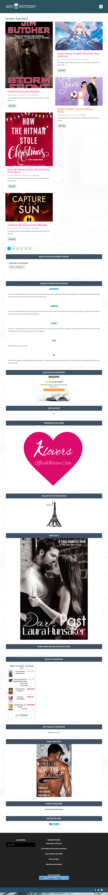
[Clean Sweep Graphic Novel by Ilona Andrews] (79, 36)
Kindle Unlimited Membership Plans (54, 809)
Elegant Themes (16, 890)
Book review (28, 95)
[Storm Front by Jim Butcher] (29, 55)
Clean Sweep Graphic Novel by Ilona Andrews (78, 55)
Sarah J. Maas (24, 685)
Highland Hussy (15, 95)
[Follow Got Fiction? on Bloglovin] (54, 526)
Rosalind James (20, 673)
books (77, 115)
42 (26, 248)
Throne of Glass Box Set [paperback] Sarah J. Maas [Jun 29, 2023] (20, 681)
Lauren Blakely (20, 699)
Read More (12, 106)
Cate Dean (24, 709)
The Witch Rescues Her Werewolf (20, 706)
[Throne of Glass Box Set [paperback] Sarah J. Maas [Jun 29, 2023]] (11, 682)
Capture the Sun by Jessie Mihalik (27, 224)
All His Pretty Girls (20, 689)
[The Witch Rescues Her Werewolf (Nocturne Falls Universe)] (11, 710)
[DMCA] (54, 825)
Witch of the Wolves (54, 859)
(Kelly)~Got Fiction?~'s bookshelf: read (22, 667)
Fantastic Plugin (69, 894)
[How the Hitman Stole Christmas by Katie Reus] (29, 139)
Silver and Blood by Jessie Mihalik (54, 854)
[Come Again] (11, 702)
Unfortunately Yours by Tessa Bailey (75, 110)
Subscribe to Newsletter (18, 263)
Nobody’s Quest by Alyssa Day (54, 843)
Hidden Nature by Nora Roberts (54, 864)
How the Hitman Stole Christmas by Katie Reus (28, 171)
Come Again (20, 697)
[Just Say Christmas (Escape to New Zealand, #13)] (11, 676)
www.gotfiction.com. (49, 894)
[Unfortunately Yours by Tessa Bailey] (79, 91)
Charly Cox (20, 691)
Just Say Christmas (20, 671)
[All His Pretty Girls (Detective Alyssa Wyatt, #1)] (11, 694)
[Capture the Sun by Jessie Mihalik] (29, 207)
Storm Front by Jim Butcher (23, 91)
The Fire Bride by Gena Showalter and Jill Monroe (54, 849)
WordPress (29, 890)
